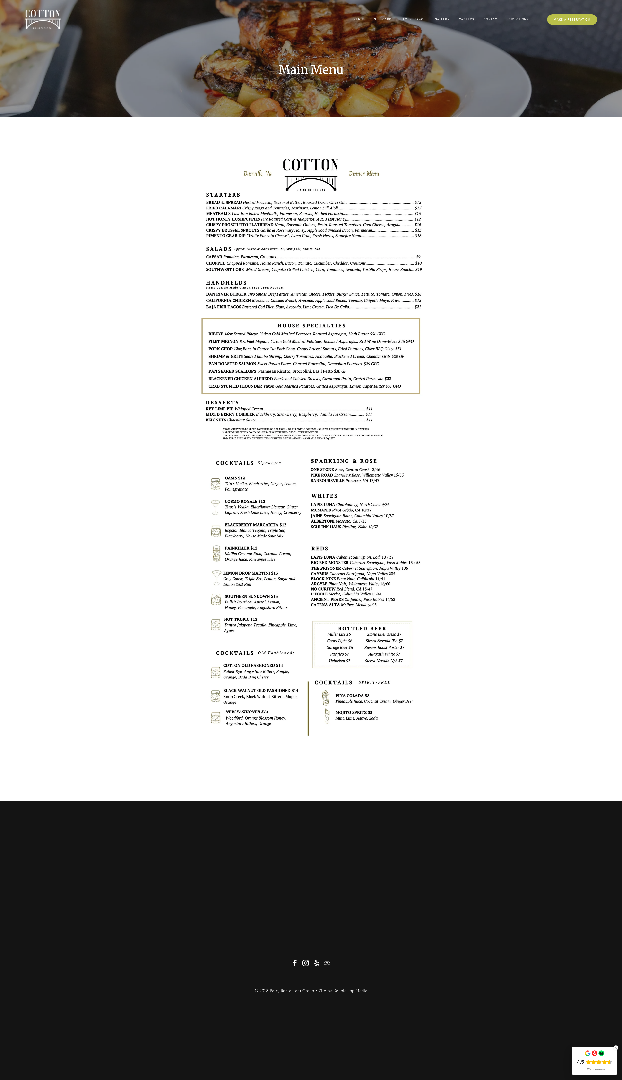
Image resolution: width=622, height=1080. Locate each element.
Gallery (442, 19)
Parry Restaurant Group (292, 990)
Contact (491, 19)
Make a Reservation (572, 20)
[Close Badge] (615, 1047)
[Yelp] (316, 963)
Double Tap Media (350, 990)
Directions (518, 19)
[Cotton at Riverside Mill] (305, 963)
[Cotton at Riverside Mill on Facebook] (295, 963)
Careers (466, 19)
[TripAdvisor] (327, 963)
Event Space (414, 19)
